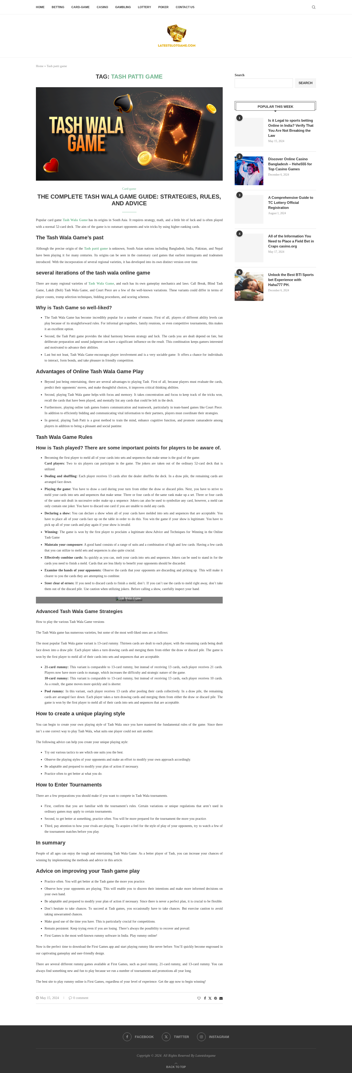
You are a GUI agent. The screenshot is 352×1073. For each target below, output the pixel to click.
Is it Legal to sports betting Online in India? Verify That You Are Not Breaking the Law (290, 128)
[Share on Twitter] (210, 998)
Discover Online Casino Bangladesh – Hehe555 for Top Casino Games (290, 164)
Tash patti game (96, 248)
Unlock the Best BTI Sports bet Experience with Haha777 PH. (291, 280)
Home (40, 7)
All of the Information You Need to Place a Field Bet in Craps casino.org (291, 241)
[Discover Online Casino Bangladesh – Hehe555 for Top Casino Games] (249, 170)
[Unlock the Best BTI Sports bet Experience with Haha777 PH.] (249, 286)
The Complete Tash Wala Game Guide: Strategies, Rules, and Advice (129, 200)
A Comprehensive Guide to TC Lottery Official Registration (290, 202)
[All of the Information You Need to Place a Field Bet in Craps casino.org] (249, 248)
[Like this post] (199, 998)
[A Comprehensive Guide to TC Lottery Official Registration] (249, 209)
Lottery (144, 7)
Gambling (123, 7)
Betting (58, 7)
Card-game (80, 7)
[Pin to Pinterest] (215, 998)
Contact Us (185, 7)
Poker (163, 7)
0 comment (80, 998)
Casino (102, 7)
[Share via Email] (221, 998)
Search (239, 75)
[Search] (313, 7)
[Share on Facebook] (205, 998)
